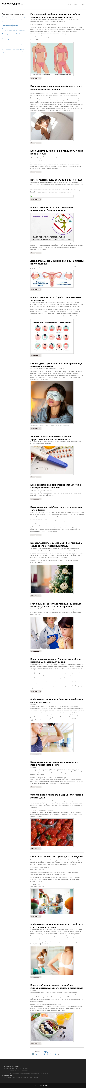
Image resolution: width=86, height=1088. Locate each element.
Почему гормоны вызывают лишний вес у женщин (56, 179)
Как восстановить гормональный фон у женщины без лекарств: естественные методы (56, 544)
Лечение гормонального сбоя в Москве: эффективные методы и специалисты (51, 438)
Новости (75, 4)
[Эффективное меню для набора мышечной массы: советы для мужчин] (57, 737)
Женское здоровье (12, 3)
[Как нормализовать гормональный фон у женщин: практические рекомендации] (57, 126)
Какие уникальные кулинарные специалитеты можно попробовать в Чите (54, 763)
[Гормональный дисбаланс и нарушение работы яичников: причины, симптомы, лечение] (57, 59)
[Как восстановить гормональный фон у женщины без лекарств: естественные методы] (57, 579)
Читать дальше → (36, 78)
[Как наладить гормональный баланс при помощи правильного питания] (57, 402)
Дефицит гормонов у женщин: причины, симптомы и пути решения (57, 262)
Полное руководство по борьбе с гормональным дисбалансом (55, 299)
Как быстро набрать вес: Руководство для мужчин (56, 856)
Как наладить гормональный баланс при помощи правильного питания (56, 365)
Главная (68, 4)
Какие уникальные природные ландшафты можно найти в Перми (56, 152)
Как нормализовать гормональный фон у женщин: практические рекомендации (56, 87)
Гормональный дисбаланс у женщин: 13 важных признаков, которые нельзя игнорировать (55, 605)
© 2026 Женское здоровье (11, 1066)
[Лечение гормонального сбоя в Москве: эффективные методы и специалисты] (57, 460)
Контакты (6, 1070)
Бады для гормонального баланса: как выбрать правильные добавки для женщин (55, 660)
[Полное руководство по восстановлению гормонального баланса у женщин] (57, 227)
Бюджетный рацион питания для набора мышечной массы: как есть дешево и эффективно (56, 986)
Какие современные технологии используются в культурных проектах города (55, 486)
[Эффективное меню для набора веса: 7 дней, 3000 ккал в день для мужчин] (57, 960)
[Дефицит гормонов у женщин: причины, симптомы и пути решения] (57, 279)
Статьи (82, 4)
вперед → (46, 1051)
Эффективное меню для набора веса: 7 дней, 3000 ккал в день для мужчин (56, 926)
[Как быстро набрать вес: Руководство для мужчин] (57, 901)
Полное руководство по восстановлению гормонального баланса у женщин (51, 209)
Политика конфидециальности (12, 1072)
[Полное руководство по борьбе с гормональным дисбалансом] (57, 336)
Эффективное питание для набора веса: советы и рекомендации (56, 796)
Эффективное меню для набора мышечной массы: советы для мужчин (57, 700)
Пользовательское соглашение (19, 1070)
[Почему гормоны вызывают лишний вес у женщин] (57, 196)
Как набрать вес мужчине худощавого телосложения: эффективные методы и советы (13, 51)
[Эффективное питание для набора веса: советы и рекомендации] (57, 832)
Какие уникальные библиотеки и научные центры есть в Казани (56, 508)
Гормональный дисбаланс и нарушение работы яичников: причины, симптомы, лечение (55, 15)
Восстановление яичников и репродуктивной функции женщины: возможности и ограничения (12, 23)
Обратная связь (8, 1075)
